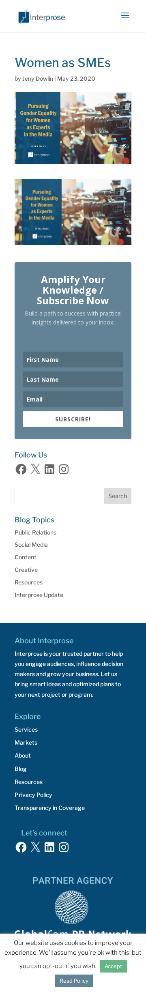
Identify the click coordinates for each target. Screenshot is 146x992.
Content (25, 557)
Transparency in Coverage (50, 807)
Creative (26, 569)
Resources (29, 582)
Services (26, 729)
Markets (26, 742)
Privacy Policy (33, 794)
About (23, 755)
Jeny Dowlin (37, 78)
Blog (21, 768)
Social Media (31, 544)
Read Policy (74, 980)
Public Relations (35, 532)
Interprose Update (39, 594)
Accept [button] (113, 966)
